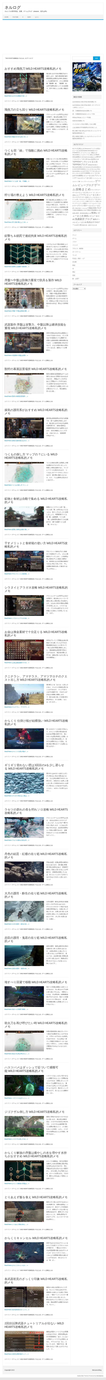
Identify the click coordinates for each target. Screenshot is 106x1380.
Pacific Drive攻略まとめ (90, 157)
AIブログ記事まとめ (78, 148)
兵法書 (74, 262)
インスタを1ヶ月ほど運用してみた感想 (84, 124)
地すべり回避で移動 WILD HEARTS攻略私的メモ (36, 982)
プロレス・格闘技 (77, 248)
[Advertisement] (53, 36)
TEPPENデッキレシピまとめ (85, 162)
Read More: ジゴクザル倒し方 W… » (16, 1139)
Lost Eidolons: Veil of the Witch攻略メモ (84, 101)
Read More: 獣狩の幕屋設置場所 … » (16, 396)
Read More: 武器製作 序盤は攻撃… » (16, 355)
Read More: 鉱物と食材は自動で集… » (17, 529)
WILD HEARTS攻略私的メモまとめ (30, 101)
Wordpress (100, 1375)
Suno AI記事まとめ (93, 159)
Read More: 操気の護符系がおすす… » (17, 440)
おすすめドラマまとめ (90, 171)
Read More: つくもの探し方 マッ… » (16, 485)
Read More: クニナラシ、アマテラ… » (17, 707)
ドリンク (75, 245)
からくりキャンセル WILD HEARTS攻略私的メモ (36, 1238)
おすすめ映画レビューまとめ (90, 173)
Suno (29, 17)
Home (6, 17)
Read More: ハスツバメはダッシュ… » (17, 1098)
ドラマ (74, 241)
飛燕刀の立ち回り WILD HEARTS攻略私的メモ (34, 109)
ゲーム (14, 101)
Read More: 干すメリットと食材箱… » (17, 574)
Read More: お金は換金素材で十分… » (17, 662)
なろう (37, 17)
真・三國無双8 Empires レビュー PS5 (83, 114)
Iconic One (80, 1375)
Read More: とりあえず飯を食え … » (16, 1224)
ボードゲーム (76, 252)
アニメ (74, 235)
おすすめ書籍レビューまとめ (83, 175)
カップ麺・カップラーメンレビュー (85, 181)
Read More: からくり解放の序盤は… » (17, 1183)
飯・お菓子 (75, 278)
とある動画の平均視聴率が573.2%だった (84, 127)
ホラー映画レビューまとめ (89, 197)
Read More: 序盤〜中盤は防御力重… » (17, 311)
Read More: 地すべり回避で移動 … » (16, 1009)
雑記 (73, 272)
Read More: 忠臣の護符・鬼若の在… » (17, 968)
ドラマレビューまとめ (89, 195)
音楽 (73, 275)
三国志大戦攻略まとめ (93, 210)
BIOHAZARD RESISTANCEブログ (89, 150)
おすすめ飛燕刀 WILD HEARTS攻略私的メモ (33, 68)
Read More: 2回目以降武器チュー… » (16, 1354)
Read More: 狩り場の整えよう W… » (16, 222)
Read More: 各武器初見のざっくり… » (17, 1309)
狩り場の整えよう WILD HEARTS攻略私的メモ (35, 194)
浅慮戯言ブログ (83, 219)
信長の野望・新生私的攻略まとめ (81, 213)
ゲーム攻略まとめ (47, 101)
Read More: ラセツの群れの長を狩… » (17, 840)
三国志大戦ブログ (94, 208)
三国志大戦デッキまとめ (80, 208)
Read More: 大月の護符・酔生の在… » (17, 924)
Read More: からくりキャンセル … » (16, 1265)
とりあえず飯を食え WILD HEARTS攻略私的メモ (36, 1197)
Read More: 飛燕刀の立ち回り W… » (16, 137)
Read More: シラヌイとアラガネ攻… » (17, 618)
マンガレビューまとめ (92, 199)
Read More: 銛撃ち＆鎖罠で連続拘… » (17, 266)
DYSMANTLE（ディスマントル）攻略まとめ (84, 152)
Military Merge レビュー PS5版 (81, 117)
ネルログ (13, 7)
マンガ (74, 255)
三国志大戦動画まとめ (79, 210)
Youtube (15, 17)
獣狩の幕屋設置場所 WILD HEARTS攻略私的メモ (36, 368)
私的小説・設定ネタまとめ (89, 225)
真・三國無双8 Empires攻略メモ (82, 110)
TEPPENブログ (79, 164)
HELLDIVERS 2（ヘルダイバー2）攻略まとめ (83, 154)
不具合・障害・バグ (78, 258)
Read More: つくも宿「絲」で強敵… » (17, 181)
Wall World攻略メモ (78, 120)
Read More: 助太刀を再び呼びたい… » (17, 1054)
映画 (73, 265)
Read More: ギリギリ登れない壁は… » (17, 796)
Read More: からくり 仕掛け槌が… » (16, 751)
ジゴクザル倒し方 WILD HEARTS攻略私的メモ (35, 1111)
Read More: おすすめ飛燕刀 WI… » (16, 96)
